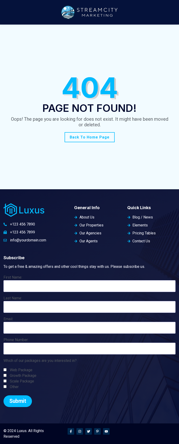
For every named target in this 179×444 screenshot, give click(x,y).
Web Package (21, 370)
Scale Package (22, 381)
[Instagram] (79, 431)
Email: (8, 319)
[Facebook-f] (71, 431)
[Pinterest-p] (97, 431)
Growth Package (23, 375)
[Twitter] (88, 431)
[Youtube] (106, 431)
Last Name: (12, 298)
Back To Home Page (90, 137)
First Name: (12, 277)
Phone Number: (15, 340)
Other (14, 387)
